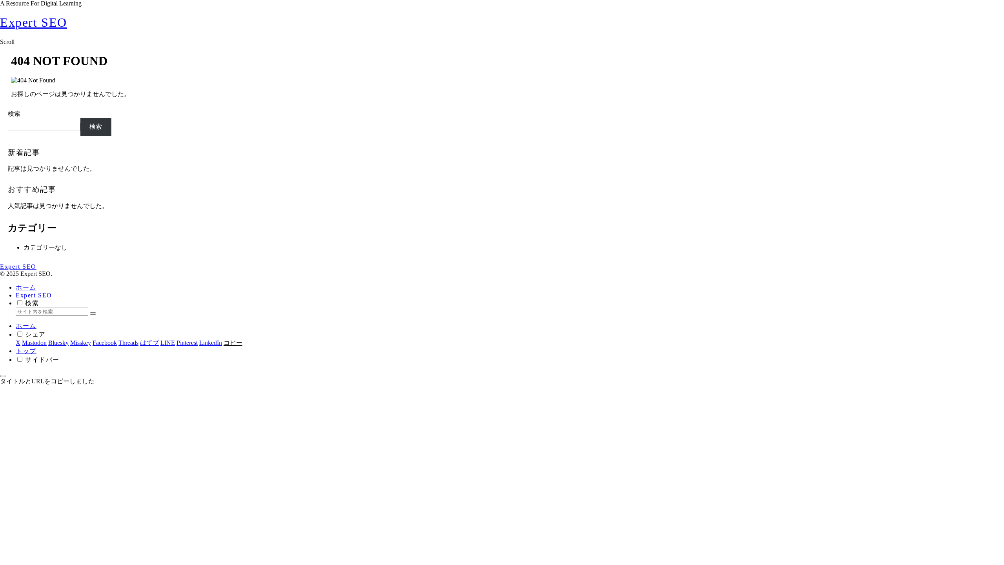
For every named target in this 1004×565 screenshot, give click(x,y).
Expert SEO (34, 295)
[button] (93, 313)
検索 (14, 113)
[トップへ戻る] (3, 376)
